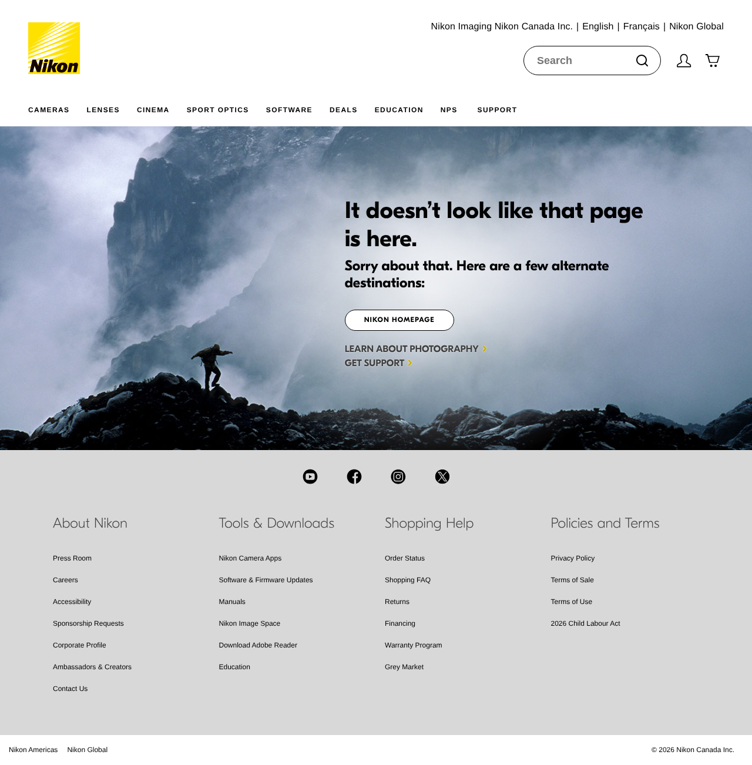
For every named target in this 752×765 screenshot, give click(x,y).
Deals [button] (344, 110)
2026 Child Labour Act (585, 623)
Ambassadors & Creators (92, 667)
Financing (400, 623)
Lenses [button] (102, 110)
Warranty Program (413, 645)
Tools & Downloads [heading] (276, 523)
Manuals (232, 602)
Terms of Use (572, 602)
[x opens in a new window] (442, 476)
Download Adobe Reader (258, 645)
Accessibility (72, 602)
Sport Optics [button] (218, 110)
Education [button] (399, 110)
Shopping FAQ (408, 580)
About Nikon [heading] (90, 523)
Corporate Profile (79, 645)
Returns (397, 602)
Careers (65, 580)
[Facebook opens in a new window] (354, 476)
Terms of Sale (572, 580)
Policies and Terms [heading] (605, 523)
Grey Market (404, 667)
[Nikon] (58, 37)
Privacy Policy (573, 558)
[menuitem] (57, 107)
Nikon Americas (33, 750)
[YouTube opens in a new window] (310, 476)
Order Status (405, 558)
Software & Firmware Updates (266, 580)
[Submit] (642, 60)
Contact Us (70, 689)
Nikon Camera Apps (250, 558)
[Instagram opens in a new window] (398, 476)
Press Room (72, 558)
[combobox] (592, 60)
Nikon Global (87, 750)
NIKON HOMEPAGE (399, 320)
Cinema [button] (153, 110)
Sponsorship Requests (88, 623)
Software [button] (289, 110)
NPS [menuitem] (449, 110)
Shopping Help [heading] (429, 523)
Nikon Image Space (250, 623)
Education (234, 667)
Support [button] (498, 110)
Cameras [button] (48, 110)
